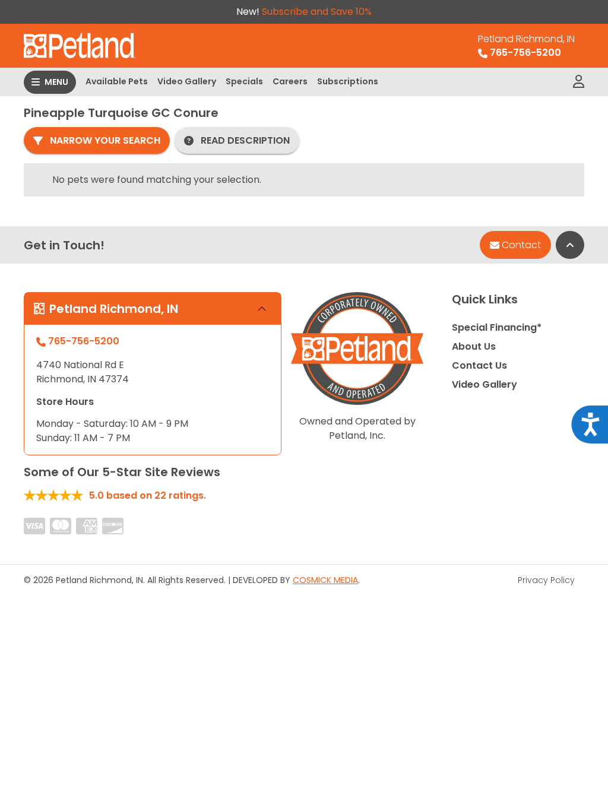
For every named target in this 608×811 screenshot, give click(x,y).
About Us (474, 346)
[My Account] (578, 82)
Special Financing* (497, 327)
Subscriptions (347, 81)
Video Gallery (186, 81)
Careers (290, 81)
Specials (244, 81)
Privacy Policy (546, 580)
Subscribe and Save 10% (317, 11)
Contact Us (479, 365)
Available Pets (117, 81)
